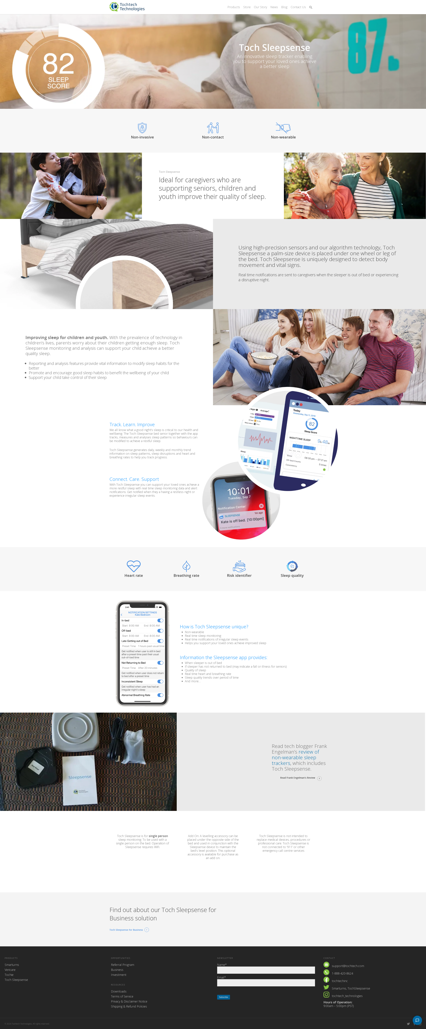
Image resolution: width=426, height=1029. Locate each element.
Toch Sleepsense (16, 980)
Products (233, 7)
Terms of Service (122, 996)
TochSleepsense (359, 988)
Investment (118, 975)
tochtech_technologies (347, 996)
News (274, 7)
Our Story (260, 7)
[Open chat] (417, 1020)
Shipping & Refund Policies (129, 1006)
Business (117, 970)
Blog (284, 7)
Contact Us (298, 7)
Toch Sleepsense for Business (126, 929)
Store (247, 7)
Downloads (118, 991)
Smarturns (12, 965)
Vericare (10, 970)
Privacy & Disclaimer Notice (129, 1001)
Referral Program (122, 965)
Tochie (9, 975)
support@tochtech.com (348, 966)
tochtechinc (340, 981)
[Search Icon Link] (311, 7)
